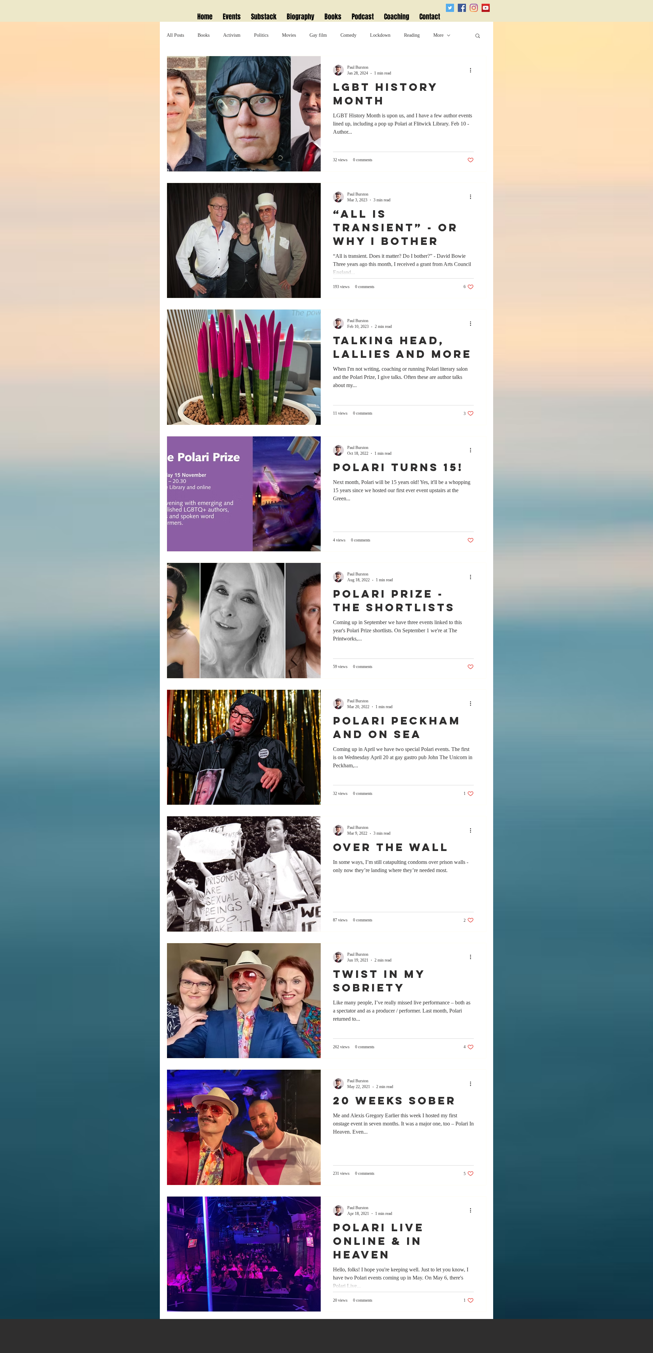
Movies (289, 35)
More (438, 35)
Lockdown (380, 35)
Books (204, 35)
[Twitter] (450, 8)
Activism (231, 35)
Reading (412, 35)
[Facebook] (462, 8)
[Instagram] (474, 8)
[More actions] (473, 70)
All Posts (175, 35)
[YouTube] (486, 8)
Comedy (348, 35)
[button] (477, 36)
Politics (261, 35)
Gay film (318, 35)
